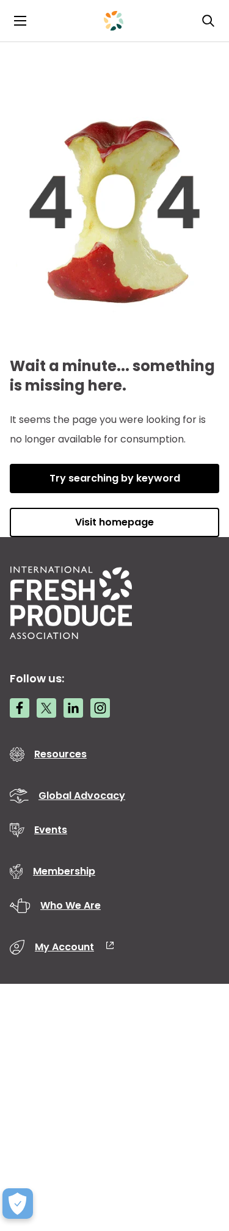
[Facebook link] (19, 708)
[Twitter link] (46, 708)
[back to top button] (198, 1149)
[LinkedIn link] (73, 708)
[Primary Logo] (113, 21)
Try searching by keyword (114, 478)
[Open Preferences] (17, 1203)
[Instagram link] (100, 708)
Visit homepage (114, 522)
